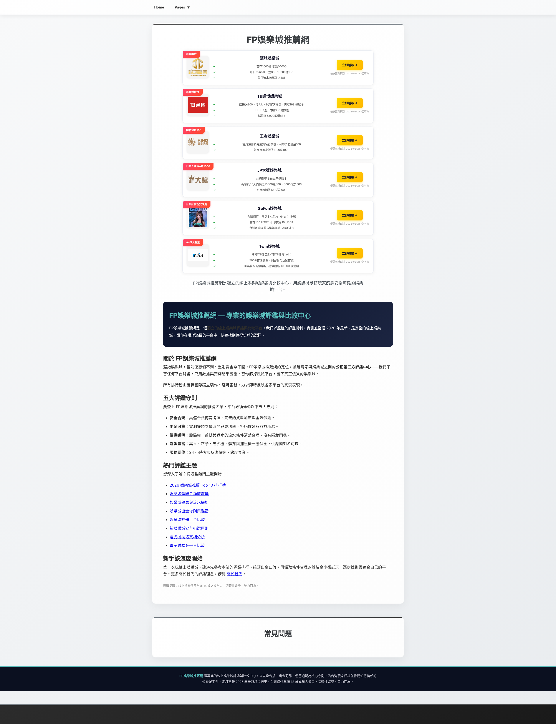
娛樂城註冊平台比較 (187, 519)
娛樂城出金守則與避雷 (189, 511)
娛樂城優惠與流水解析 (189, 502)
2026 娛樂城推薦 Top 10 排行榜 (198, 485)
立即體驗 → (349, 65)
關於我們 (234, 574)
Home (159, 7)
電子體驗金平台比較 (187, 545)
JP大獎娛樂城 (269, 170)
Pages (182, 7)
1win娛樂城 (269, 246)
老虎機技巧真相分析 (187, 537)
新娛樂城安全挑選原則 (189, 528)
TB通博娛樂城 (269, 96)
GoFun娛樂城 (270, 208)
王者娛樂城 (269, 136)
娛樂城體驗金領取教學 (189, 493)
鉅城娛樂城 (269, 58)
